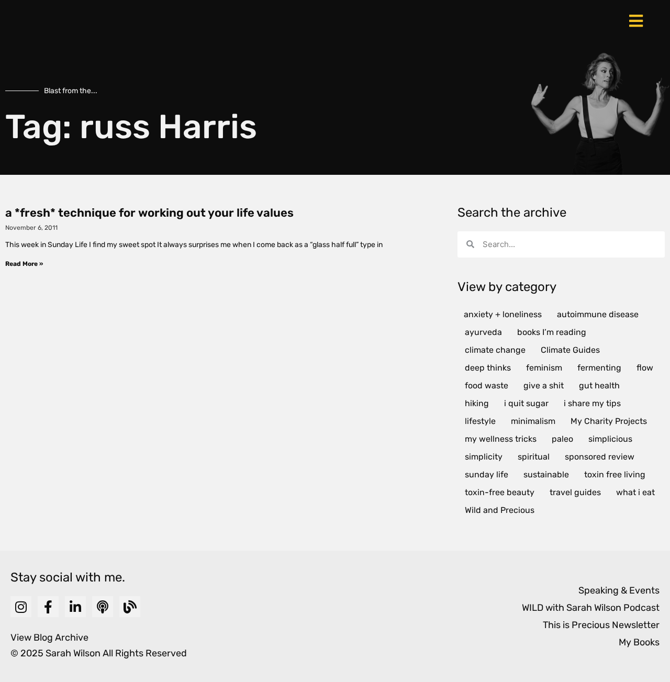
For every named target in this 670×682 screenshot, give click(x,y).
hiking (477, 403)
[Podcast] (102, 606)
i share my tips (592, 403)
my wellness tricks (501, 439)
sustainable (546, 474)
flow (644, 368)
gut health (599, 385)
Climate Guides (570, 350)
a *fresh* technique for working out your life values (149, 213)
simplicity (483, 457)
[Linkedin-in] (75, 606)
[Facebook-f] (48, 606)
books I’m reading (551, 332)
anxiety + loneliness (503, 314)
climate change (495, 350)
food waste (486, 385)
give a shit (543, 385)
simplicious (610, 439)
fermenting (599, 368)
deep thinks (488, 368)
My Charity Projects (609, 421)
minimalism (533, 421)
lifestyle (480, 421)
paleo (562, 439)
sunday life (486, 474)
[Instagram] (20, 606)
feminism (544, 368)
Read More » (24, 263)
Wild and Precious (499, 510)
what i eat (635, 492)
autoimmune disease (598, 314)
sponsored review (599, 457)
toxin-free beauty (499, 492)
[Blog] (129, 606)
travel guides (575, 492)
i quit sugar (526, 403)
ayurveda (483, 332)
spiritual (534, 457)
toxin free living (614, 474)
